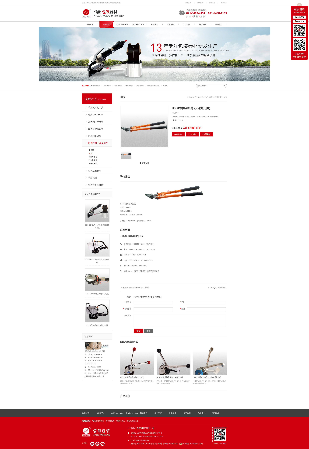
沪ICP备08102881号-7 (170, 444)
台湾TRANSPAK (122, 24)
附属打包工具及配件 (215, 97)
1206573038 (134, 260)
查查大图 (145, 163)
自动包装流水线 (132, 421)
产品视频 (206, 134)
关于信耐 (202, 24)
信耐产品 (106, 24)
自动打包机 (107, 86)
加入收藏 (200, 3)
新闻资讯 (154, 24)
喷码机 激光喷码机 (153, 86)
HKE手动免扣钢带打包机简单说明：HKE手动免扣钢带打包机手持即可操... (209, 380)
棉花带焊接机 (95, 86)
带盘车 (91, 150)
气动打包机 (118, 86)
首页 (199, 97)
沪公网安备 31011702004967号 (192, 444)
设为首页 (188, 3)
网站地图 (224, 3)
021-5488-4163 (299, 57)
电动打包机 (140, 86)
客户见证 (170, 24)
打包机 (165, 86)
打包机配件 (93, 160)
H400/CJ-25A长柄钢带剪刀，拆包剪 (137, 288)
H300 (149, 220)
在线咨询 (178, 134)
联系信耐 (212, 3)
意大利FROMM (138, 24)
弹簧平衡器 (93, 157)
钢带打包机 (129, 86)
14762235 (148, 260)
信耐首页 (90, 24)
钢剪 (90, 153)
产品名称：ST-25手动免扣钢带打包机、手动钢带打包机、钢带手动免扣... (173, 380)
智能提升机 (93, 163)
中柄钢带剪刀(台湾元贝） (136, 220)
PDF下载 (192, 134)
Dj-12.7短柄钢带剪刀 (220, 288)
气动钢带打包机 (98, 421)
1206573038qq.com (138, 265)
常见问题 (186, 24)
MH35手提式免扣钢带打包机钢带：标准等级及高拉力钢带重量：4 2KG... (136, 380)
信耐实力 (218, 24)
